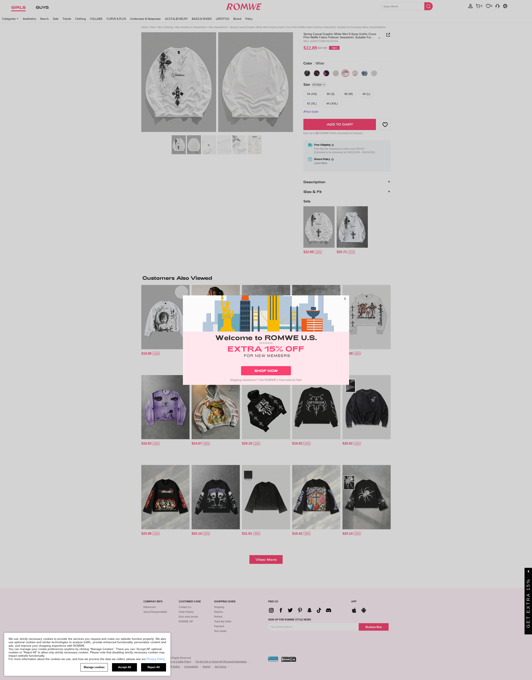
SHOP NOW (266, 371)
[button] (344, 299)
